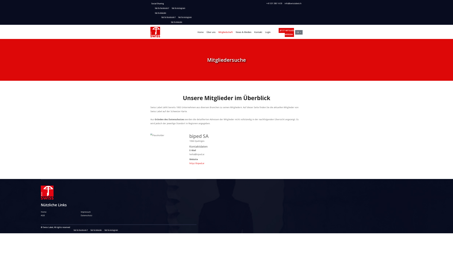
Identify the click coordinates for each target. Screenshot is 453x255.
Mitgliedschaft (225, 32)
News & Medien (243, 32)
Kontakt (258, 32)
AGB (43, 215)
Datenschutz (86, 215)
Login (268, 32)
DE (298, 32)
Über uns (211, 32)
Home (200, 32)
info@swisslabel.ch (293, 3)
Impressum (86, 212)
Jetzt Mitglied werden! (287, 32)
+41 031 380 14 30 (274, 3)
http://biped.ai (196, 163)
